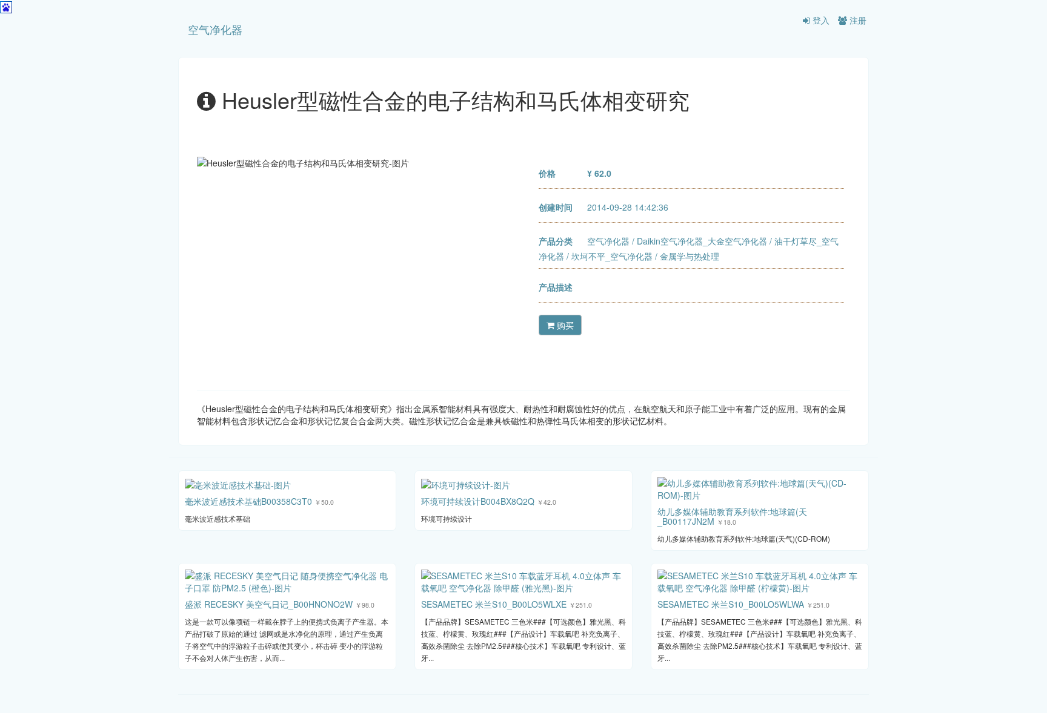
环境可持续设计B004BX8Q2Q (477, 501)
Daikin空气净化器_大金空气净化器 (702, 241)
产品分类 (556, 241)
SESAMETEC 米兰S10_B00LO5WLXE (494, 604)
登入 (819, 20)
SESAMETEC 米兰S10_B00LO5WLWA (730, 604)
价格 (547, 173)
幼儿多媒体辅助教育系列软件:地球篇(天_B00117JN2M (732, 516)
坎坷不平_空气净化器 (612, 256)
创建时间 (556, 207)
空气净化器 (215, 29)
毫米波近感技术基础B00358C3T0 (248, 501)
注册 (856, 20)
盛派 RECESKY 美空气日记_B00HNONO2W (269, 604)
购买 (564, 325)
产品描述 (556, 287)
